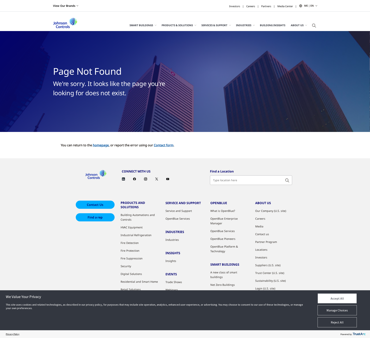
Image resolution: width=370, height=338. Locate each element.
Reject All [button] (337, 322)
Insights (170, 261)
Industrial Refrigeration (136, 235)
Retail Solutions (131, 289)
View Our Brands (64, 6)
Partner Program (266, 242)
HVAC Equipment (132, 227)
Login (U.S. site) (265, 288)
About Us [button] (297, 25)
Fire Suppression (132, 258)
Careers (250, 6)
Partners (266, 6)
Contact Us (95, 205)
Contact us (262, 234)
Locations (261, 249)
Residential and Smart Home (139, 281)
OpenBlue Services (177, 218)
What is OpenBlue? (222, 211)
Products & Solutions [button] (177, 25)
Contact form (163, 145)
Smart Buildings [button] (141, 25)
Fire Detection (130, 243)
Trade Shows (173, 282)
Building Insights (272, 25)
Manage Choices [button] (337, 310)
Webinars (171, 290)
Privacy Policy (12, 334)
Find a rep (95, 217)
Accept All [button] (337, 298)
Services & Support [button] (214, 25)
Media (259, 226)
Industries (172, 240)
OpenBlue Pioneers (222, 239)
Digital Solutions (131, 274)
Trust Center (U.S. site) (269, 273)
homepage (101, 145)
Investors (234, 6)
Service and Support (178, 211)
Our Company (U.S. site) (270, 211)
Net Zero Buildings (222, 285)
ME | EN (309, 5)
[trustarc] (359, 334)
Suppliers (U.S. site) (267, 265)
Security (126, 266)
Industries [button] (243, 25)
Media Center (285, 6)
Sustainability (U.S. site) (270, 281)
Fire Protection (130, 250)
